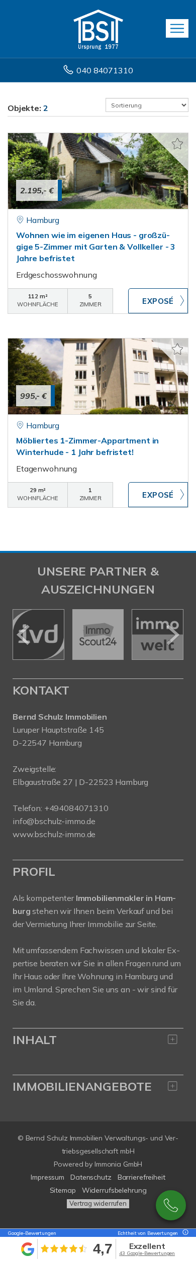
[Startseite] (98, 29)
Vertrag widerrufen (98, 1203)
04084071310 (171, 1205)
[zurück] (24, 634)
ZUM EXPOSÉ (158, 300)
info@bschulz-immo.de (54, 821)
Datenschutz (91, 1177)
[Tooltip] (183, 1233)
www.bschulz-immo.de (54, 834)
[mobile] (177, 28)
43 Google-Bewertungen (147, 1253)
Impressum (47, 1177)
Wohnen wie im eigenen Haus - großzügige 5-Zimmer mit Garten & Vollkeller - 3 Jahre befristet (95, 246)
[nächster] (172, 634)
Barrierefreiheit (141, 1177)
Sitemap (63, 1190)
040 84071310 (104, 70)
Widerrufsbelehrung (114, 1190)
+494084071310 (76, 808)
